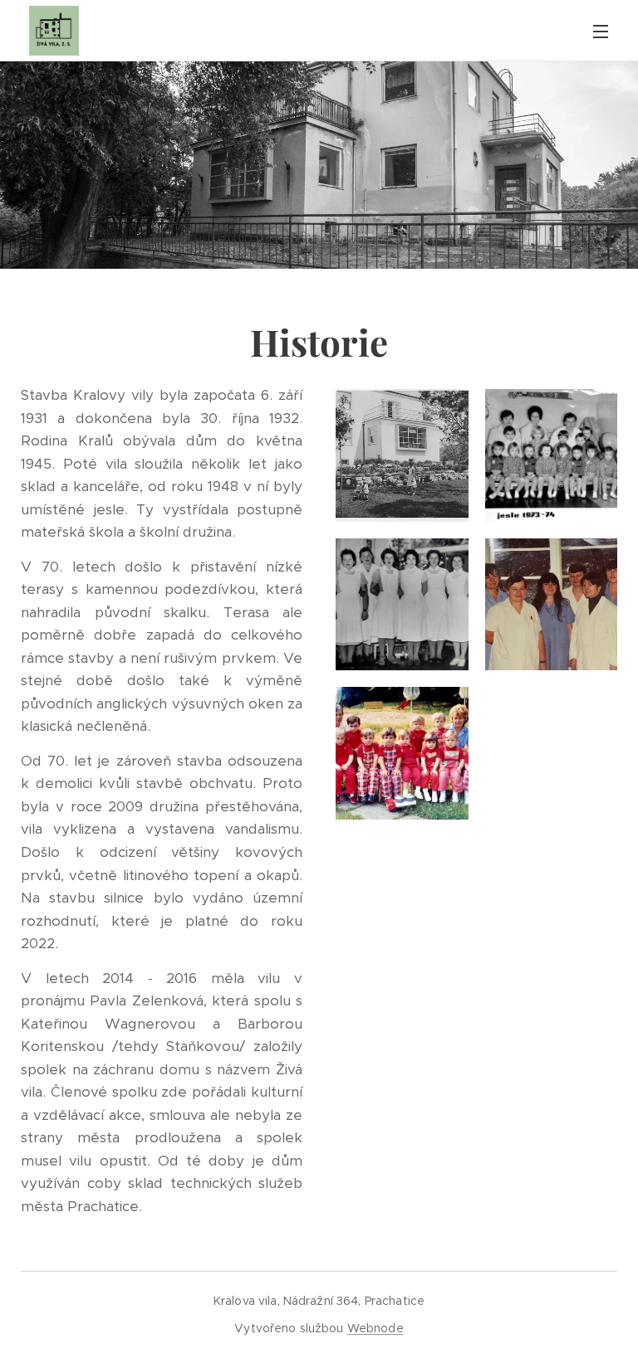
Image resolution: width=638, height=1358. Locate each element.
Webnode (375, 1328)
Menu (600, 30)
